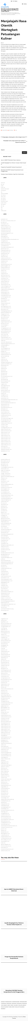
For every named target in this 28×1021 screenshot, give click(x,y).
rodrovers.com (4, 692)
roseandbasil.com (5, 556)
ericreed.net (4, 565)
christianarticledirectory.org (7, 608)
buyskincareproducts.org (6, 599)
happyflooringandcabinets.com (8, 343)
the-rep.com (4, 503)
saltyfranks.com (4, 504)
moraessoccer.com (5, 524)
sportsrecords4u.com (6, 721)
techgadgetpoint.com (6, 328)
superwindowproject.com (6, 580)
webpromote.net (5, 546)
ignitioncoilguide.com (5, 844)
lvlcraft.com (3, 687)
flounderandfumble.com (6, 748)
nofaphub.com (4, 637)
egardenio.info (4, 371)
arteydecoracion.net (5, 549)
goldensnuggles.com (5, 265)
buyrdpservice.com (5, 269)
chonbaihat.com (4, 543)
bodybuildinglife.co (5, 345)
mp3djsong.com (4, 465)
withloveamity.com (5, 664)
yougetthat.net (4, 273)
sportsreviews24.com (6, 331)
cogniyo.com (4, 384)
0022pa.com (4, 509)
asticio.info (3, 370)
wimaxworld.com (4, 532)
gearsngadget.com (5, 707)
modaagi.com (4, 515)
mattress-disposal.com (6, 342)
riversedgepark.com (5, 632)
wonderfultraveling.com (6, 529)
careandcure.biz (4, 382)
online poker (3, 210)
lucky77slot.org (4, 334)
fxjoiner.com (3, 830)
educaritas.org (4, 643)
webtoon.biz (4, 301)
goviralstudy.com (5, 587)
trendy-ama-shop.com (6, 779)
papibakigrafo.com (5, 582)
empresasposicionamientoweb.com (9, 825)
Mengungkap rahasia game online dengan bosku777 (14, 137)
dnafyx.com (3, 659)
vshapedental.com (5, 804)
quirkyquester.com (5, 406)
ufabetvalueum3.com (5, 727)
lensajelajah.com (4, 645)
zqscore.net (3, 367)
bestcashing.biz (4, 535)
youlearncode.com (5, 665)
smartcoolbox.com (5, 412)
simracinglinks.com (5, 489)
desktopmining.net (5, 594)
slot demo (3, 195)
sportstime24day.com (6, 307)
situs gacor (3, 190)
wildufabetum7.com (5, 451)
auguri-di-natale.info (5, 470)
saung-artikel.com (5, 281)
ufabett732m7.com (5, 780)
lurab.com (3, 843)
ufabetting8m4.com (5, 724)
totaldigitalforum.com (6, 822)
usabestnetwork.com (6, 258)
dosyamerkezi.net (5, 490)
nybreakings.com (5, 808)
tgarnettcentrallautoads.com (7, 476)
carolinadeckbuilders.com (6, 498)
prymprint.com (4, 378)
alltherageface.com (5, 833)
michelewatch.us (5, 472)
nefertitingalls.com (5, 639)
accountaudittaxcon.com (6, 376)
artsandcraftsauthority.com (7, 849)
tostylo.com (4, 272)
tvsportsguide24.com (6, 329)
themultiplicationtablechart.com (8, 604)
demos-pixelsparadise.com (7, 484)
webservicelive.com (5, 850)
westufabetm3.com (5, 448)
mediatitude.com (5, 486)
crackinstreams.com (5, 704)
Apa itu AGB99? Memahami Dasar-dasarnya (10, 160)
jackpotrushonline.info (6, 244)
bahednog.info (4, 234)
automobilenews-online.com (7, 819)
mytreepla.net (4, 713)
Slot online (11, 130)
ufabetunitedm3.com (5, 437)
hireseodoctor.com (5, 709)
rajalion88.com (4, 629)
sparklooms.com (4, 416)
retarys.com (3, 262)
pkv (2, 207)
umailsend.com (4, 261)
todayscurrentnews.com (6, 423)
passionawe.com (4, 398)
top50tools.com (4, 501)
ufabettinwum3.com (5, 435)
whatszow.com (4, 673)
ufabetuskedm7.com (5, 440)
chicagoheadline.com (5, 626)
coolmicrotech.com (5, 815)
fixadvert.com (4, 478)
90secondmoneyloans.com (7, 688)
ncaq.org (3, 648)
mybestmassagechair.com (7, 563)
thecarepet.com (4, 223)
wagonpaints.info (5, 762)
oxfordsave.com (4, 278)
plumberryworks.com (5, 401)
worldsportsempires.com (6, 362)
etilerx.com (3, 745)
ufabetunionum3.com (5, 726)
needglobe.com (4, 395)
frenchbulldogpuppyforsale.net (8, 601)
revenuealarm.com (5, 841)
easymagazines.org (5, 385)
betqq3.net (3, 570)
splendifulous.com (5, 720)
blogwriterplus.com (5, 225)
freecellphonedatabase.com (7, 247)
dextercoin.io (4, 607)
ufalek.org (3, 340)
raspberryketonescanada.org (7, 799)
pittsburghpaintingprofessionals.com (9, 399)
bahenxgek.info (4, 236)
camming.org (4, 628)
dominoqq (3, 1003)
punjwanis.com (4, 219)
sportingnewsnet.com (6, 306)
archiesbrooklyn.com (5, 538)
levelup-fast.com (5, 712)
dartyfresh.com (4, 653)
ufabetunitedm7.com (5, 438)
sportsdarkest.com (5, 300)
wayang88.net (4, 735)
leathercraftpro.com (5, 390)
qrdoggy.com (4, 346)
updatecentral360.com (6, 364)
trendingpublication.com (6, 427)
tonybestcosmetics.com (6, 827)
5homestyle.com (5, 610)
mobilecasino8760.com (6, 568)
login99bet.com (4, 622)
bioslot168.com (4, 847)
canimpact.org (4, 585)
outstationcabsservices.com (7, 810)
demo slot (3, 196)
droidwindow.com (5, 783)
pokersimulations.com (6, 715)
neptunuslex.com (5, 468)
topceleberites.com (5, 723)
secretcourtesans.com (6, 623)
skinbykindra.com (5, 832)
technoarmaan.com (5, 824)
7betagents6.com (5, 701)
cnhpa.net (3, 357)
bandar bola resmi (5, 189)
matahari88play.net (5, 293)
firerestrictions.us (5, 537)
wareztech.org (4, 256)
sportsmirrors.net (5, 317)
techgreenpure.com (5, 678)
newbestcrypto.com (5, 276)
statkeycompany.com (6, 496)
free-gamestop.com (5, 251)
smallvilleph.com (4, 517)
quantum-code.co (5, 766)
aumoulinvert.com (5, 577)
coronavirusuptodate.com (7, 702)
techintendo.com (5, 676)
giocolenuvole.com (5, 660)
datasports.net (4, 318)
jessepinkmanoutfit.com (6, 259)
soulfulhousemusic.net (6, 415)
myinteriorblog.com (5, 788)
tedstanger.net (4, 757)
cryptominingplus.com (6, 286)
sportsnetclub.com (5, 275)
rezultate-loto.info (5, 718)
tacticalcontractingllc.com (7, 418)
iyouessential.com (5, 662)
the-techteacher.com (6, 818)
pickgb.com (3, 351)
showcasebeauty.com (6, 493)
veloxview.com (4, 446)
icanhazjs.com (4, 584)
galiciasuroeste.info (5, 518)
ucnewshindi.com (5, 245)
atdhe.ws (3, 559)
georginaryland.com (5, 554)
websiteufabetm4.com (6, 737)
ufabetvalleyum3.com (6, 444)
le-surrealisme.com (5, 492)
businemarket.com (5, 292)
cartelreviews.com (5, 681)
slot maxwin (4, 1005)
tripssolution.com (5, 693)
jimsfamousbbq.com (5, 459)
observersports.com (5, 284)
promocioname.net (5, 531)
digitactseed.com (5, 685)
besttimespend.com (5, 381)
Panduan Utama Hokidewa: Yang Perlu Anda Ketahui (12, 174)
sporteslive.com (4, 309)
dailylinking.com (4, 657)
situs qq (3, 182)
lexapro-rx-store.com (6, 598)
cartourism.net (4, 588)
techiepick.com (4, 791)
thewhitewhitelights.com (6, 557)
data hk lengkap (4, 193)
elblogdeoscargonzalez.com (7, 545)
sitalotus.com (4, 359)
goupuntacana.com (5, 631)
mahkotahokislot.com (6, 337)
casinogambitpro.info (5, 228)
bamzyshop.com (4, 793)
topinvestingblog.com (6, 500)
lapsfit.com (3, 710)
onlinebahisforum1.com (6, 625)
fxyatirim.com (4, 667)
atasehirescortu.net (5, 320)
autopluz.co (3, 479)
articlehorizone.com (5, 698)
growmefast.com (5, 336)
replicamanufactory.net (6, 716)
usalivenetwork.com (5, 242)
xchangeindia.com (5, 813)
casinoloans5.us (4, 571)
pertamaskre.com (5, 237)
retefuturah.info (4, 751)
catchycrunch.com (5, 636)
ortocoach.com (4, 396)
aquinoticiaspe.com (5, 287)
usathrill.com (4, 802)
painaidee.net (4, 298)
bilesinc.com (4, 512)
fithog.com (3, 551)
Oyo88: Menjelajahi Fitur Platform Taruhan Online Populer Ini (13, 163)
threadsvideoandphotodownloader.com (10, 239)
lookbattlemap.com (5, 267)
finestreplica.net (4, 746)
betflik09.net (4, 646)
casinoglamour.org (5, 605)
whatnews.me (4, 768)
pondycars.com (4, 794)
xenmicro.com (4, 650)
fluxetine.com (4, 566)
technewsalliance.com (6, 754)
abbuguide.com (4, 668)
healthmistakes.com (5, 353)
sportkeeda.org (4, 379)
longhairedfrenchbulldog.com (7, 289)
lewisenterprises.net (5, 654)
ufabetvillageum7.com (6, 730)
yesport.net (3, 270)
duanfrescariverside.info (6, 743)
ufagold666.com (4, 787)
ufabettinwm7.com (5, 434)
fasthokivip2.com (5, 283)
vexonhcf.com (4, 482)
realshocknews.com (5, 350)
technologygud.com (5, 348)
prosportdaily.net (5, 774)
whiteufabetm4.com (5, 738)
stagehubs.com (4, 618)
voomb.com (3, 326)
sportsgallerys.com (5, 315)
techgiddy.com (4, 241)
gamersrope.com (5, 248)
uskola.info (3, 760)
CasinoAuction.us (5, 573)
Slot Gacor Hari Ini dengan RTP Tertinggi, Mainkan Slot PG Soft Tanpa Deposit (9, 10)
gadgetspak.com (5, 706)
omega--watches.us (5, 473)
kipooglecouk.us (4, 574)
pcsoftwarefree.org (5, 656)
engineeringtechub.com (6, 322)
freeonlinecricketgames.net (7, 534)
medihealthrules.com (5, 801)
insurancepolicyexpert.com (7, 495)
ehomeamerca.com (5, 674)
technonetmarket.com (6, 755)
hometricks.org (4, 388)
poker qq (3, 187)
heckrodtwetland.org (5, 560)
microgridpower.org (5, 392)
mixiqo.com (3, 393)
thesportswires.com (5, 303)
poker (2, 185)
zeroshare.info (4, 510)
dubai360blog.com (5, 332)
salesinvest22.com (5, 776)
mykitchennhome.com (6, 576)
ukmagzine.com (4, 255)
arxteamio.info (4, 373)
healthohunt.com (5, 749)
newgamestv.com (5, 314)
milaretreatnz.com (5, 514)
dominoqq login (15, 1001)
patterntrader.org (5, 356)
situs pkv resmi (4, 201)
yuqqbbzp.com (4, 699)
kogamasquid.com (5, 602)
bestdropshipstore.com (6, 679)
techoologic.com (5, 797)
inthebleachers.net (5, 596)
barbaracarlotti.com (5, 593)
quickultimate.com (5, 404)
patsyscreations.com (6, 640)
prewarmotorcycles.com (6, 487)
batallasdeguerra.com (6, 520)
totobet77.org (4, 426)
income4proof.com (5, 642)
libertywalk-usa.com (5, 461)
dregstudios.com (5, 521)
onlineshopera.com (5, 651)
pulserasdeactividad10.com (7, 591)
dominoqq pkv (8, 1001)
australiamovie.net (5, 462)
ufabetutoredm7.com (6, 443)
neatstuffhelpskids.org (6, 523)
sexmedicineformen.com (6, 407)
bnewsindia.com (4, 790)
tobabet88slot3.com (5, 421)
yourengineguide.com (6, 807)
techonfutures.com (5, 796)
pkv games (3, 199)
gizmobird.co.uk (4, 464)
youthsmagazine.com (6, 297)
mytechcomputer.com (6, 846)
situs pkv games (22, 1005)
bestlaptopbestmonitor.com (7, 552)
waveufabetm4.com (5, 734)
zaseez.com (3, 634)
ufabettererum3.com (5, 429)
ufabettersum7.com (5, 432)
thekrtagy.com (4, 811)
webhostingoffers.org (6, 671)
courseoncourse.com (6, 231)
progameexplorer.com (6, 836)
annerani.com (4, 506)
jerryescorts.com (5, 323)
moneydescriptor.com (6, 295)
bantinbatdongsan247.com (7, 233)
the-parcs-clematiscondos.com (8, 220)
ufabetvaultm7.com (5, 729)
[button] (24, 4)
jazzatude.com (4, 507)
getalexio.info (4, 374)
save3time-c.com (5, 481)
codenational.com (5, 835)
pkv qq (2, 184)
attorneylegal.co (4, 325)
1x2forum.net (4, 620)
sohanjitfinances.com (6, 413)
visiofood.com (4, 782)
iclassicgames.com (5, 279)
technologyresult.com (6, 670)
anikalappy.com (4, 740)
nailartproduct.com (5, 684)
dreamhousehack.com (6, 816)
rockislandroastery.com (6, 838)
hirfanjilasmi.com (4, 387)
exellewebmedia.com (5, 250)
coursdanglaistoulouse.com (7, 467)
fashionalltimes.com (5, 821)
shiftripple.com (4, 409)
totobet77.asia (4, 424)
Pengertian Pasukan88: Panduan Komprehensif (11, 167)
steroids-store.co (5, 548)
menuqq (3, 1001)
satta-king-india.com (5, 695)
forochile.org (4, 526)
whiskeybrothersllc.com (6, 449)
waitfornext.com (4, 763)
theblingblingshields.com (6, 311)
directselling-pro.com (6, 839)
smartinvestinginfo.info (6, 752)
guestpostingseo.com (6, 227)
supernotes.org (4, 360)
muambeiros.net (4, 540)
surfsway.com (4, 682)
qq (1, 192)
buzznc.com (3, 829)
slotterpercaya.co (5, 410)
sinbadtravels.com (5, 253)
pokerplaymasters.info (6, 230)
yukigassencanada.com (6, 696)
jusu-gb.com (4, 222)
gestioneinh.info (4, 773)
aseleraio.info (4, 368)
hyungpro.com (4, 304)
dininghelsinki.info (5, 741)
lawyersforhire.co (5, 290)
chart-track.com (4, 528)
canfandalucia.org (5, 805)
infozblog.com (4, 542)
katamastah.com (5, 365)
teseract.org (4, 777)
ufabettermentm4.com (6, 430)
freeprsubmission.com (6, 785)
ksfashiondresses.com (6, 354)
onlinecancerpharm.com (6, 339)
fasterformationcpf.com (6, 264)
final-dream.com (4, 769)
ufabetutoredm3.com (6, 441)
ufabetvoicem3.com (5, 732)
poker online (3, 203)
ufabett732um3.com (5, 759)
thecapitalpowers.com (6, 420)
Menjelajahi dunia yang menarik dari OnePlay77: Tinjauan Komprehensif (14, 141)
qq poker (16, 1005)
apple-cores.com (5, 590)
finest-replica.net (5, 771)
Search (2, 150)
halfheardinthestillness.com (7, 562)
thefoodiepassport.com (6, 579)
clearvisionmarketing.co (6, 765)
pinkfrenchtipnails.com (6, 312)
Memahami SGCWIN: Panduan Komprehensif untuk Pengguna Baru (12, 170)
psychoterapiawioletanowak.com (8, 402)
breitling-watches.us (5, 475)
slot (16, 130)
